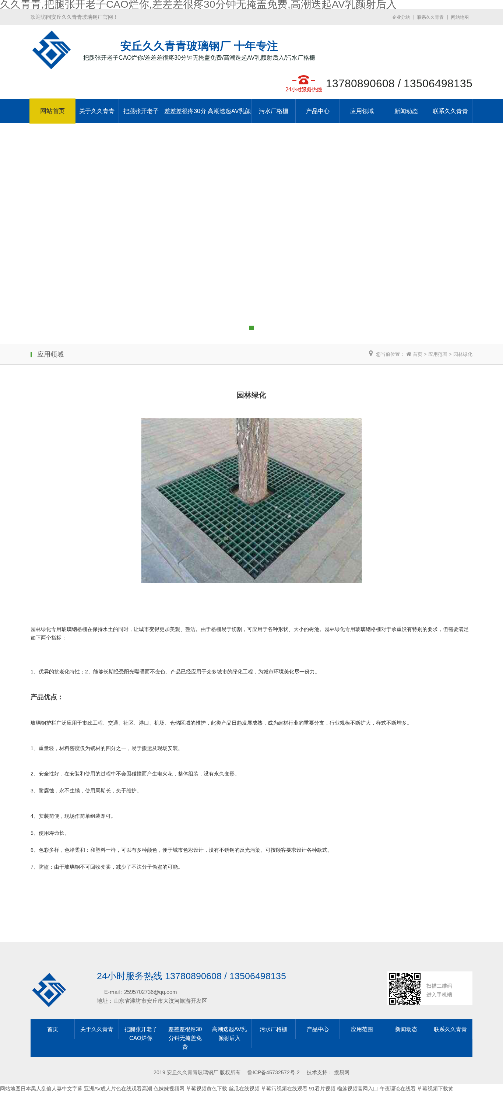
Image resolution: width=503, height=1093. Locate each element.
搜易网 (341, 1072)
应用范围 (437, 354)
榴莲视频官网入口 (357, 1089)
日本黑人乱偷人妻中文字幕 (51, 1089)
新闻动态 (406, 111)
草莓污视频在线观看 (284, 1089)
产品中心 (318, 111)
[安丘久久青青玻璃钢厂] (51, 65)
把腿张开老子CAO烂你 (141, 115)
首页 (417, 354)
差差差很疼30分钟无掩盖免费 (185, 115)
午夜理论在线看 (398, 1089)
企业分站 (401, 17)
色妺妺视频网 (169, 1089)
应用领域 (362, 111)
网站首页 (52, 111)
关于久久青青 (97, 111)
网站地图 (460, 17)
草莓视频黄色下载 (206, 1089)
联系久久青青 (430, 17)
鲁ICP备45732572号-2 (273, 1072)
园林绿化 (462, 354)
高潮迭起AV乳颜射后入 (229, 115)
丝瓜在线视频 (244, 1089)
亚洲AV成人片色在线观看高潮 (118, 1089)
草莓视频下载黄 (435, 1089)
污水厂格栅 (273, 111)
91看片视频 (322, 1089)
